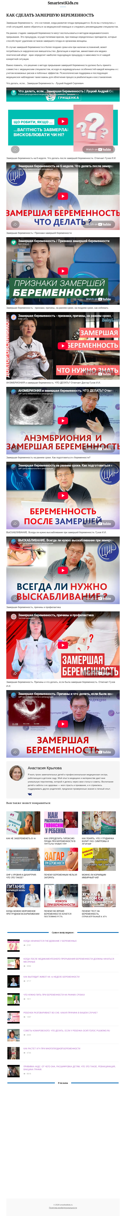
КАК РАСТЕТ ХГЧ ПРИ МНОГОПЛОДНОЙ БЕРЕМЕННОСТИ (52, 1048)
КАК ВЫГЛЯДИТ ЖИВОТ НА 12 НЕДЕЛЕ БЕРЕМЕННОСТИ (51, 976)
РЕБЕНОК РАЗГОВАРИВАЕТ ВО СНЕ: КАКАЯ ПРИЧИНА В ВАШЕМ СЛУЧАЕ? (61, 1012)
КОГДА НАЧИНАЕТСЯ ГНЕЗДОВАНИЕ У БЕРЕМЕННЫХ (50, 940)
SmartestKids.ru (63, 3)
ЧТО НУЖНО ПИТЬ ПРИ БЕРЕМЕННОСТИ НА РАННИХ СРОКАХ (54, 994)
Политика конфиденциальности (63, 1207)
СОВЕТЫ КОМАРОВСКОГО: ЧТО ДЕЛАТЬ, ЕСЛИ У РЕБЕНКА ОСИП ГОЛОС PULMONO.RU (67, 1030)
